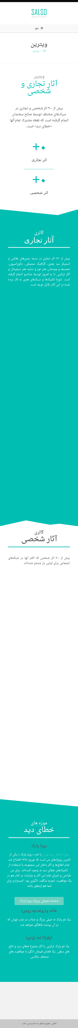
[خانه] (44, 51)
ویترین (35, 51)
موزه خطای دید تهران (55, 854)
